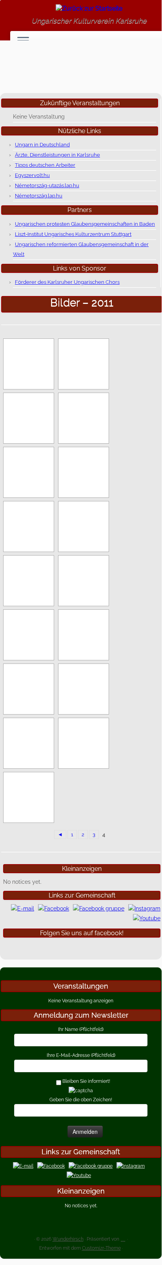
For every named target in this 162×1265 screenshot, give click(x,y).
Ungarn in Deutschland (42, 145)
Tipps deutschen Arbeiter (45, 165)
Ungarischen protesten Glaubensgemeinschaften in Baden (85, 224)
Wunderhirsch (68, 1239)
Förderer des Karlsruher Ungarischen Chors (67, 282)
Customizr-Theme (101, 1248)
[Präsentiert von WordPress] (123, 1237)
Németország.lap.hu (38, 196)
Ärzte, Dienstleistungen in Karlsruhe (57, 155)
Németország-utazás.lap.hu (47, 185)
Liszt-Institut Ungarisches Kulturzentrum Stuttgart (73, 234)
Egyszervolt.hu (32, 175)
